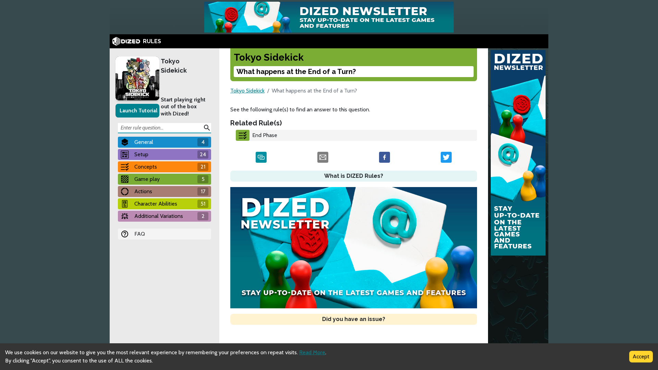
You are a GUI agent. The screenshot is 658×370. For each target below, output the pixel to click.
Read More (312, 352)
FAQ (139, 234)
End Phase (264, 135)
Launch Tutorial (138, 110)
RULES (152, 41)
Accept (641, 356)
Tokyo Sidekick (174, 66)
